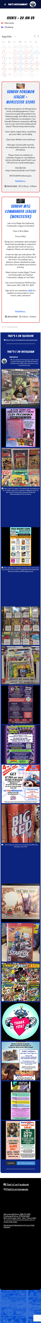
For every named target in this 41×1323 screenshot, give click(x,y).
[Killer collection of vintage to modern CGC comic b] (21, 586)
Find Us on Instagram (17, 1189)
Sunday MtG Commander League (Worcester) (20, 211)
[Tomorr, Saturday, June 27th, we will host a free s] (21, 982)
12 (21, 58)
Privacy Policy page (10, 1222)
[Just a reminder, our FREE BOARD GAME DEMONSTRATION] (21, 546)
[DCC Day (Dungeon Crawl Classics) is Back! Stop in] (21, 705)
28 (15, 47)
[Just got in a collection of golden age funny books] (21, 467)
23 (4, 69)
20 (26, 63)
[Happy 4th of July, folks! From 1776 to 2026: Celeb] (21, 784)
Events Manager (13, 326)
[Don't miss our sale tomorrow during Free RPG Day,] (21, 863)
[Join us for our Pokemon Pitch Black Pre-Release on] (21, 744)
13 (26, 58)
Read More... (20, 181)
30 (26, 47)
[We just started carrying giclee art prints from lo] (21, 665)
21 (31, 63)
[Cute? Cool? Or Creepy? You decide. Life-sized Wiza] (21, 507)
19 (21, 63)
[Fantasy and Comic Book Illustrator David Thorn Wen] (21, 903)
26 (4, 47)
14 (31, 58)
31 (31, 47)
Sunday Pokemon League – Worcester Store (20, 97)
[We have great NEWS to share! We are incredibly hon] (21, 1021)
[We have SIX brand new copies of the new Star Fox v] (21, 942)
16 (4, 63)
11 (15, 58)
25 (15, 69)
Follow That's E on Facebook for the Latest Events (21, 340)
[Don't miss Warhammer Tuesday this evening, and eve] (21, 1061)
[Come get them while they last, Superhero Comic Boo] (21, 625)
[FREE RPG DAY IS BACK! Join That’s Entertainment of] (21, 1100)
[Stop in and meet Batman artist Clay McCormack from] (21, 388)
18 (15, 63)
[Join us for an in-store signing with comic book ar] (21, 427)
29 (21, 47)
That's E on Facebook (17, 1184)
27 (26, 69)
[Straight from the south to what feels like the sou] (21, 823)
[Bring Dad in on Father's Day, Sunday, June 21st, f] (21, 1140)
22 (37, 63)
